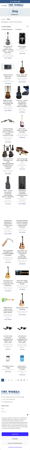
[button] (27, 414)
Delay (25, 50)
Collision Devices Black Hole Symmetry (8, 76)
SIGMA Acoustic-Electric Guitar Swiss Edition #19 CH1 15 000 (8, 103)
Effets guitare (8, 80)
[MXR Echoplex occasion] (22, 38)
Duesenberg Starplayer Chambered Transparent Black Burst (22, 194)
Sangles (22, 167)
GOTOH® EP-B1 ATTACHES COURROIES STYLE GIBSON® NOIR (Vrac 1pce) (22, 339)
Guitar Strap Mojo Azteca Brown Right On (22, 160)
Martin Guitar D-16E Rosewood (22, 308)
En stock (19, 29)
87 (18, 380)
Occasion (22, 51)
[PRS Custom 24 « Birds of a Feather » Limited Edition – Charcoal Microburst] (8, 38)
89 (24, 380)
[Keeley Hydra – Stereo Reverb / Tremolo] (22, 358)
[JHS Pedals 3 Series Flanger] (8, 358)
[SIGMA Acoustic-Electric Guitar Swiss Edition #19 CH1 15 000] (8, 92)
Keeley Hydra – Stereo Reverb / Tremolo (22, 367)
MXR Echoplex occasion (22, 47)
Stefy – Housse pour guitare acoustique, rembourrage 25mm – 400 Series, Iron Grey (8, 194)
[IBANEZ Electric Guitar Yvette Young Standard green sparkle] (8, 299)
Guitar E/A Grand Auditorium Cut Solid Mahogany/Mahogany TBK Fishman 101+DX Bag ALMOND (8, 163)
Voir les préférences (15, 443)
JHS (13, 369)
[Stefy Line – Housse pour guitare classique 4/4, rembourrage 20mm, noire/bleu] (22, 92)
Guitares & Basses (8, 54)
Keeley (22, 372)
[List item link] (15, 397)
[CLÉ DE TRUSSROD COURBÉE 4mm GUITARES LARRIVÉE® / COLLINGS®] (8, 242)
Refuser (15, 439)
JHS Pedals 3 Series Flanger (8, 367)
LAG (25, 260)
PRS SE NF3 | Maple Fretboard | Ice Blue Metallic (22, 282)
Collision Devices (6, 81)
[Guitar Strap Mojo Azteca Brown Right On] (22, 151)
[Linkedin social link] (17, 1)
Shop (2, 408)
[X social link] (13, 1)
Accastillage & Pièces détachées (8, 259)
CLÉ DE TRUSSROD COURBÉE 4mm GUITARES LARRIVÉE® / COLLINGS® (8, 253)
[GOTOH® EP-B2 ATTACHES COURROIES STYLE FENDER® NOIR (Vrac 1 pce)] (8, 328)
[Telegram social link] (19, 1)
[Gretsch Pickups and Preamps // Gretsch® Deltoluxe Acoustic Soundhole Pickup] (8, 121)
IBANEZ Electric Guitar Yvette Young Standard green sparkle (8, 310)
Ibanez (8, 317)
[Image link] (10, 392)
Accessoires (22, 108)
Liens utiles (5, 405)
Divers (10, 257)
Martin (25, 78)
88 (21, 380)
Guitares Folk (20, 78)
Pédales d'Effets (20, 50)
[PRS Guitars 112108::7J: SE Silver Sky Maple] (22, 121)
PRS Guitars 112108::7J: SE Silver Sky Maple (22, 130)
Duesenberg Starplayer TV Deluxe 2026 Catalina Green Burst (7, 224)
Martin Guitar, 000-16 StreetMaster (22, 75)
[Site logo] (15, 5)
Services (3, 411)
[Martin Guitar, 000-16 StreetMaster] (22, 67)
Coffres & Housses (22, 110)
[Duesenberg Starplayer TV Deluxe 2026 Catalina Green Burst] (8, 212)
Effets (12, 81)
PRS (13, 56)
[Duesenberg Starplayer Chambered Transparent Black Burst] (22, 182)
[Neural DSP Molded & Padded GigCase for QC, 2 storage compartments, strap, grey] (22, 212)
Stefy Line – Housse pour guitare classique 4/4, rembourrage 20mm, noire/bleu (22, 103)
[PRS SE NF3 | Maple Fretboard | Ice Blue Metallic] (22, 272)
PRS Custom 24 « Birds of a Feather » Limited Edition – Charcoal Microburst (7, 50)
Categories (14, 14)
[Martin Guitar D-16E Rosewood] (22, 299)
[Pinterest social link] (15, 1)
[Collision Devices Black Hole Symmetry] (8, 67)
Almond (11, 170)
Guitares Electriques (7, 56)
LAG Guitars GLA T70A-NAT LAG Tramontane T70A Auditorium (7, 283)
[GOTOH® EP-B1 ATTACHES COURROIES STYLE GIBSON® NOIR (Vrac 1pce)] (22, 328)
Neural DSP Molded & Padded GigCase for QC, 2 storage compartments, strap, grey (22, 224)
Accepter (15, 434)
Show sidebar (7, 26)
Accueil (3, 19)
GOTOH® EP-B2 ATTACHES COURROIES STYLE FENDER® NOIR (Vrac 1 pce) (8, 339)
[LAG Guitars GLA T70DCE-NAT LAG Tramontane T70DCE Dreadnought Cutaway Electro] (22, 242)
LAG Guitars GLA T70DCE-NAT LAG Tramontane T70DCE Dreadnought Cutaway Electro (22, 254)
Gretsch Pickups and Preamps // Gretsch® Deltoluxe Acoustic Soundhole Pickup (8, 132)
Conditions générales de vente (15, 447)
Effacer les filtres (7, 29)
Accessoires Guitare (7, 137)
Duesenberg (22, 200)
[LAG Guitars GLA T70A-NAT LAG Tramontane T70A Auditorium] (8, 272)
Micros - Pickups (8, 138)
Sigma (11, 107)
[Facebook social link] (11, 1)
